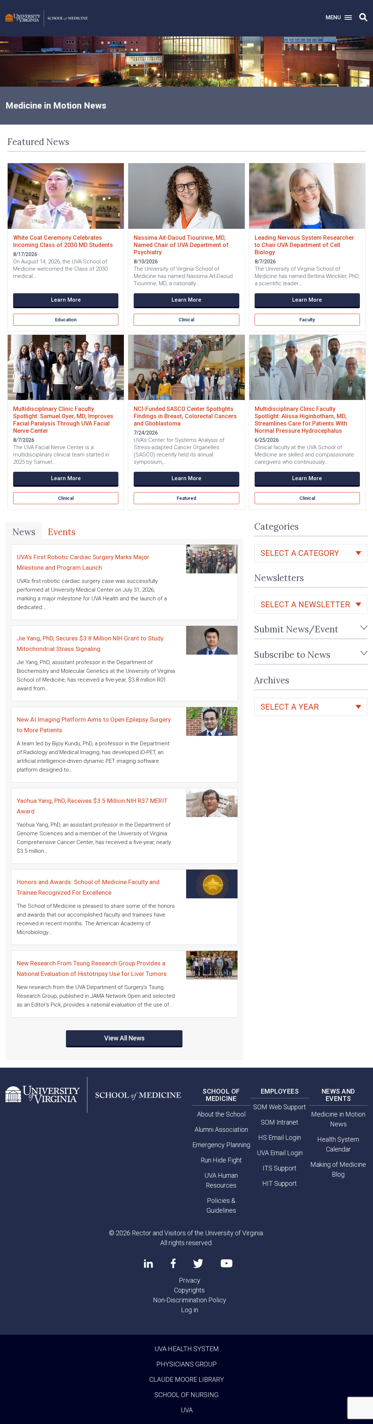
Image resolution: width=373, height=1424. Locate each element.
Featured (186, 498)
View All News (124, 1038)
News (23, 532)
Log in (189, 1310)
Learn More (66, 300)
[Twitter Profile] (198, 1263)
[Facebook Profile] (173, 1263)
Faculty (307, 319)
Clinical (186, 319)
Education (65, 319)
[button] (363, 17)
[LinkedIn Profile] (148, 1263)
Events (61, 532)
